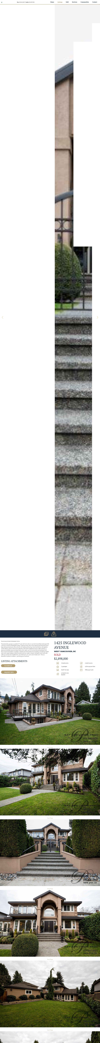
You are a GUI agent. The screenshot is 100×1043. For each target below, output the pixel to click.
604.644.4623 (21, 2)
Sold (67, 2)
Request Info (9, 672)
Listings (60, 2)
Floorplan (8, 666)
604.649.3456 (30, 2)
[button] (2, 317)
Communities (85, 2)
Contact (94, 2)
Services (74, 2)
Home (52, 2)
